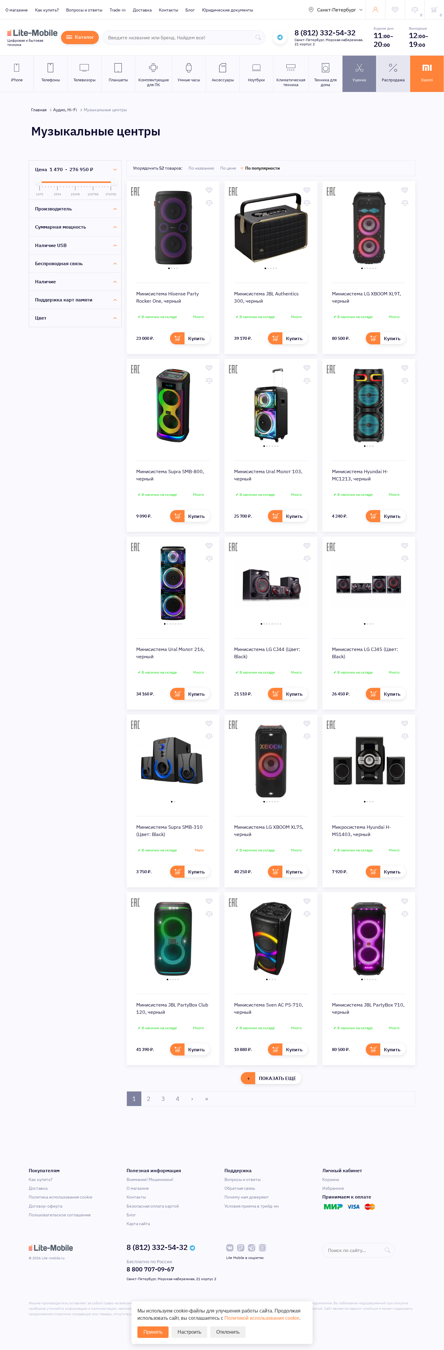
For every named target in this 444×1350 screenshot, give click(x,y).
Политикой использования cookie (261, 1318)
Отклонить (228, 1332)
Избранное (333, 1188)
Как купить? (47, 10)
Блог (190, 10)
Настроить (189, 1332)
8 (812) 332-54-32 (325, 32)
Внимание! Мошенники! (150, 1179)
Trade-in (118, 10)
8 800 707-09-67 (150, 1269)
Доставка (142, 10)
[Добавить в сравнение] (209, 203)
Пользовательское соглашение (60, 1215)
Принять (152, 1332)
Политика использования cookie (60, 1197)
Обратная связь (239, 1188)
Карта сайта (138, 1223)
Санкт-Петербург (336, 10)
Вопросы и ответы (84, 10)
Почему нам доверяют (246, 1197)
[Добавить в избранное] (209, 190)
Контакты (168, 10)
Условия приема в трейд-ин (251, 1206)
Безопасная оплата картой (153, 1206)
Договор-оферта (45, 1206)
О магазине (16, 10)
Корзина (330, 1179)
